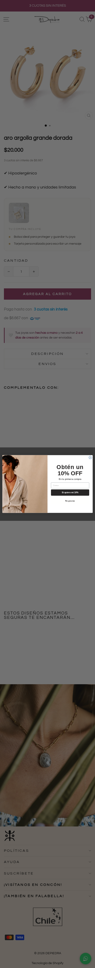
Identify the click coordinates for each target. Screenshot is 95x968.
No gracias (70, 501)
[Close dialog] (90, 457)
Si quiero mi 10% (70, 492)
